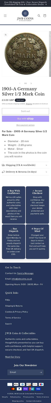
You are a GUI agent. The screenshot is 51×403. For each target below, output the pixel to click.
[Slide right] (31, 83)
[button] (5, 16)
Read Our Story (12, 357)
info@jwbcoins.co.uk (22, 279)
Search (8, 324)
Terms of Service (13, 318)
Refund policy (15, 397)
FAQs (7, 300)
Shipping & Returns (14, 306)
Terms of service (42, 397)
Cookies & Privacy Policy (16, 312)
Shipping (29, 104)
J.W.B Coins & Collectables (24, 394)
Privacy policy (28, 397)
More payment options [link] (25, 125)
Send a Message (25, 273)
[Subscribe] (41, 372)
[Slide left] (20, 83)
